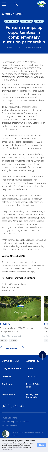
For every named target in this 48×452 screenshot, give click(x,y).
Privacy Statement (9, 418)
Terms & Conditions (10, 426)
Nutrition (26, 21)
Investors (6, 376)
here (33, 272)
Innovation (11, 21)
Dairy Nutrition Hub (11, 369)
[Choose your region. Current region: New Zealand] (10, 4)
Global (39, 21)
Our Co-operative (10, 361)
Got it (41, 445)
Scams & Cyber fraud (33, 385)
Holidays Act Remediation (32, 396)
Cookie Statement (19, 447)
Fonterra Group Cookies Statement (16, 422)
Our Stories (7, 384)
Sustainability (32, 361)
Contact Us (31, 376)
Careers (29, 369)
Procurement (8, 395)
